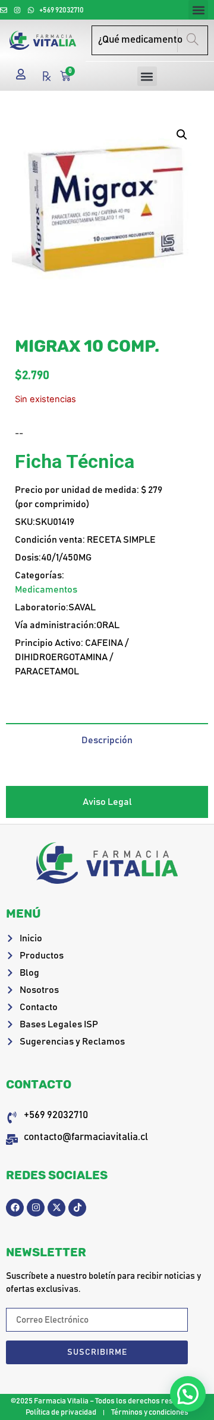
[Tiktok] (77, 1208)
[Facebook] (15, 1208)
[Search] (192, 40)
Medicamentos (46, 589)
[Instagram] (36, 1208)
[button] (198, 10)
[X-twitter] (56, 1208)
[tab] (107, 739)
